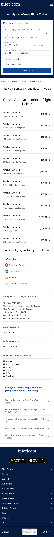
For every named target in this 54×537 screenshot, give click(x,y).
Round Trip (23, 23)
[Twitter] (44, 532)
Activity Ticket (8, 493)
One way (10, 23)
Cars (4, 513)
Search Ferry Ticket (10, 503)
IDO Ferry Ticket (9, 508)
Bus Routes (7, 484)
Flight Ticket (7, 469)
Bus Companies (8, 489)
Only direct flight (13, 59)
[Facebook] (47, 532)
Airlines (5, 474)
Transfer (5, 518)
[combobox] (29, 29)
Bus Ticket (6, 479)
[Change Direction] (47, 33)
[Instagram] (51, 532)
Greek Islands (8, 498)
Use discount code (14, 64)
